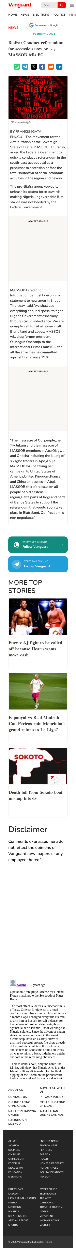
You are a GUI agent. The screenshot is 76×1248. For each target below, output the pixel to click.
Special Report (18, 1220)
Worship (45, 1225)
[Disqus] (38, 925)
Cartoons (46, 1202)
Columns (14, 1154)
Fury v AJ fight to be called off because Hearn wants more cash (35, 648)
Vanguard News (19, 5)
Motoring (14, 1207)
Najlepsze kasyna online (22, 1113)
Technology (48, 1193)
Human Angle (49, 1167)
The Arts (45, 1198)
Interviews (15, 1189)
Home (12, 15)
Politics (59, 15)
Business (14, 1150)
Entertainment (50, 1141)
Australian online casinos (52, 1113)
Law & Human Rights (22, 1198)
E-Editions (41, 15)
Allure (13, 1141)
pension (45, 1176)
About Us (15, 1090)
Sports (13, 1225)
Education (15, 1172)
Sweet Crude (48, 1189)
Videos (44, 1211)
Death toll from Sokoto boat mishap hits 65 (35, 795)
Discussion (15, 1167)
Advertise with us (52, 1090)
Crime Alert (16, 1158)
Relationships (17, 1216)
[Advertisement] (38, 249)
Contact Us (17, 1097)
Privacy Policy (51, 1097)
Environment (48, 1145)
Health (44, 1158)
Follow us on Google (46, 25)
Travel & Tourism (51, 1207)
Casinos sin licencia (17, 1122)
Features (46, 1150)
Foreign (45, 1154)
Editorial (14, 1163)
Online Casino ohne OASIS (19, 1104)
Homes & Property (52, 1163)
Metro (12, 1202)
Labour (13, 1193)
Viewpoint (46, 1216)
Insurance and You (52, 1172)
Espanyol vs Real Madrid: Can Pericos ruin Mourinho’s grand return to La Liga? (37, 723)
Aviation (13, 1145)
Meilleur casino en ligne (52, 1104)
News (24, 15)
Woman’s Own (49, 1220)
